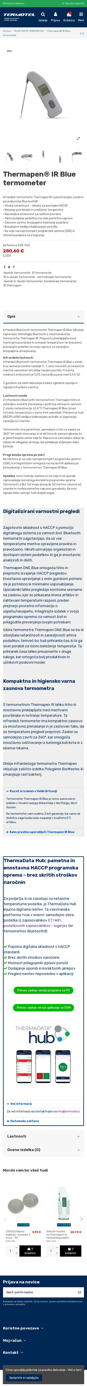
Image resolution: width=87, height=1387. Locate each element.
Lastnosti (16, 1136)
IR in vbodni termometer (19, 277)
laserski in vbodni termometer (23, 281)
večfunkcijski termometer (54, 277)
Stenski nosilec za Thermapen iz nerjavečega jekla (57, 1234)
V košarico (30, 1251)
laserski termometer (17, 273)
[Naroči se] (79, 1292)
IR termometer (42, 273)
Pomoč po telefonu (13, 3)
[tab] (43, 317)
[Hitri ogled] (29, 1226)
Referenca (10, 245)
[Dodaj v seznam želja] (17, 1226)
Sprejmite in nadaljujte (24, 1378)
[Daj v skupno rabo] (4, 267)
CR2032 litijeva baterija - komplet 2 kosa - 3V (18, 1234)
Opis (11, 316)
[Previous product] (81, 33)
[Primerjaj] (23, 1226)
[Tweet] (9, 267)
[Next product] (83, 33)
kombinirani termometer (60, 281)
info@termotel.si (68, 1111)
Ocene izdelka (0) (23, 1150)
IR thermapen (12, 285)
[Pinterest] (14, 267)
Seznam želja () (74, 3)
